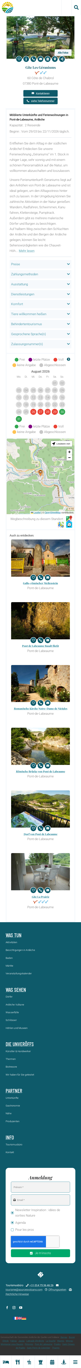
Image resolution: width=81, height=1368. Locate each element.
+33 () (41, 1285)
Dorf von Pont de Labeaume (40, 834)
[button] (40, 472)
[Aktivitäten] (29, 1362)
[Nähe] (63, 1362)
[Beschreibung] (26, 59)
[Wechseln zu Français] (15, 1318)
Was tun (13, 935)
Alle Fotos (63, 52)
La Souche (51, 1341)
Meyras (69, 1341)
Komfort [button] (17, 304)
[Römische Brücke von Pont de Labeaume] (40, 746)
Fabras (13, 1341)
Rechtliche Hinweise (17, 1294)
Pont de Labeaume (43, 1344)
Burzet (72, 1337)
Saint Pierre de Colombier (38, 1348)
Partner (14, 1090)
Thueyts (56, 1348)
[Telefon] (33, 59)
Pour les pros (24, 1229)
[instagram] (13, 1307)
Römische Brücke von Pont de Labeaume (40, 771)
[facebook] (7, 1307)
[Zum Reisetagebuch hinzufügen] (19, 59)
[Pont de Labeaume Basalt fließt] (40, 620)
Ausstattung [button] (19, 284)
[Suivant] (68, 360)
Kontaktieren (43, 93)
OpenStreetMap (53, 512)
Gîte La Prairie (40, 897)
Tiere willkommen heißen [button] (28, 314)
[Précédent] (12, 360)
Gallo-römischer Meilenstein (40, 583)
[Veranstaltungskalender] (52, 1362)
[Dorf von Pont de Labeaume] (40, 809)
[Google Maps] (69, 519)
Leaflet (37, 512)
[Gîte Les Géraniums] (40, 18)
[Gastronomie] (17, 1362)
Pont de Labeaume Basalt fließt (40, 646)
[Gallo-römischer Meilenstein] (40, 558)
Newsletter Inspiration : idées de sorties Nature (37, 1212)
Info (10, 1137)
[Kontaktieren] (40, 59)
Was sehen (16, 989)
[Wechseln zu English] (20, 1318)
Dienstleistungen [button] (22, 294)
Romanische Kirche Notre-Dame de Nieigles (40, 708)
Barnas (64, 1337)
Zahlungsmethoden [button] (24, 274)
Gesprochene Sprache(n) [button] (28, 334)
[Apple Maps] (61, 525)
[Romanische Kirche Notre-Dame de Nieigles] (40, 683)
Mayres (60, 1341)
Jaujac (21, 1341)
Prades (57, 1344)
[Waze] (69, 525)
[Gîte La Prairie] (40, 871)
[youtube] (20, 1307)
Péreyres (29, 1344)
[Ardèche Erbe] (40, 1362)
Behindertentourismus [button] (26, 324)
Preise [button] (15, 264)
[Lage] (55, 59)
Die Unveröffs (20, 1044)
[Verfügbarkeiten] (47, 59)
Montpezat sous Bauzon (12, 1344)
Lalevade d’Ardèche (35, 1341)
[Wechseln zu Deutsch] (24, 1318)
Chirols (5, 1341)
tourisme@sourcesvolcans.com (24, 1289)
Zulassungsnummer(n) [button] (27, 344)
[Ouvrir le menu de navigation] (75, 1362)
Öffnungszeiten (57, 1289)
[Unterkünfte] (5, 1362)
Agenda (20, 1222)
